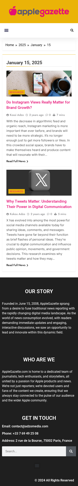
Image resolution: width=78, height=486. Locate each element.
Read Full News (15, 161)
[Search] (71, 451)
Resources (16, 92)
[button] (6, 30)
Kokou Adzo (17, 214)
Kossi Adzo (17, 115)
